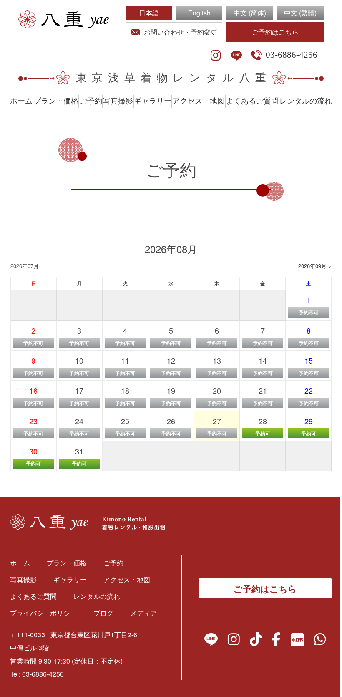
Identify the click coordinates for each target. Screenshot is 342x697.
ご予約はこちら (275, 32)
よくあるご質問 (252, 101)
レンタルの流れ (305, 101)
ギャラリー (152, 101)
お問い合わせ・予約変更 (180, 32)
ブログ (103, 613)
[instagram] (216, 55)
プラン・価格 (55, 101)
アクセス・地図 (198, 101)
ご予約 (91, 101)
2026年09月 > (315, 266)
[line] (236, 56)
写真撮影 (118, 101)
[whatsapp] (320, 641)
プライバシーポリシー (43, 613)
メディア (143, 613)
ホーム (21, 101)
